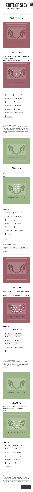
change (15, 128)
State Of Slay (19, 131)
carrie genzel (10, 128)
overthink (21, 129)
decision (23, 128)
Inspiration (10, 126)
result (25, 480)
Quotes (21, 126)
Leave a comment (24, 481)
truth (23, 131)
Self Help (26, 126)
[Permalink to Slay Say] (16, 48)
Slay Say (16, 52)
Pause (22, 480)
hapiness (21, 478)
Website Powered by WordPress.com (16, 487)
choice (18, 128)
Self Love (10, 131)
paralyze (26, 129)
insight (4, 129)
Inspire (25, 478)
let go (8, 364)
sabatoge (26, 248)
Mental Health (16, 126)
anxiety (8, 363)
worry (21, 365)
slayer (13, 131)
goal (18, 478)
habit (26, 128)
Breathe (16, 363)
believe (12, 363)
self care (5, 131)
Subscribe (26, 487)
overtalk (19, 364)
